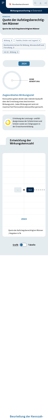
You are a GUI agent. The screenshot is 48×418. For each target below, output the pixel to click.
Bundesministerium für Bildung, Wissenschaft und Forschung (24, 46)
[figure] (24, 190)
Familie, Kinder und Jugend (27, 40)
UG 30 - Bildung (10, 52)
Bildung (7, 40)
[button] (3, 2)
